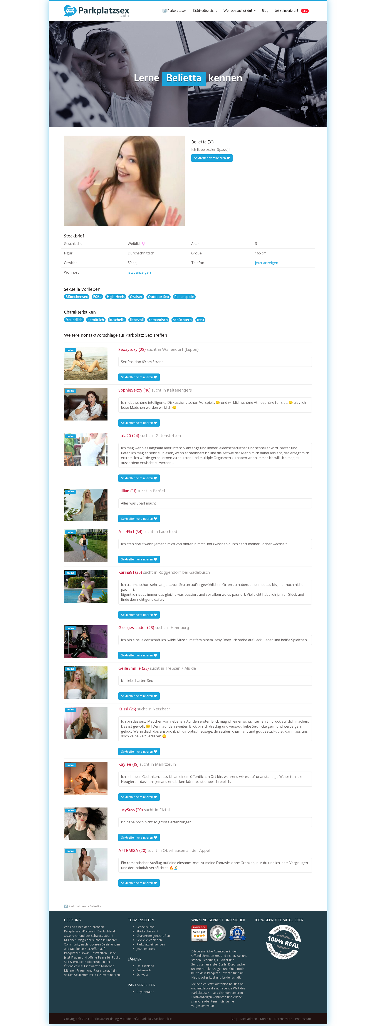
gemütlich (96, 319)
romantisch (158, 319)
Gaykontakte (145, 992)
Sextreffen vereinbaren (210, 158)
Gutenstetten (168, 436)
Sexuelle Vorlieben (149, 940)
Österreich (143, 970)
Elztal (164, 810)
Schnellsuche (145, 927)
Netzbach (162, 709)
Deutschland (145, 966)
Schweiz (142, 974)
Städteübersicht (205, 11)
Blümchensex (76, 296)
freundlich (73, 319)
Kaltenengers (179, 390)
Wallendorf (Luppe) (180, 349)
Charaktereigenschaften (153, 935)
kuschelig (117, 319)
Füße (97, 296)
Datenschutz (283, 1019)
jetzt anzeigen (266, 262)
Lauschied (168, 532)
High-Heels (116, 296)
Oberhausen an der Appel (186, 850)
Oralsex (136, 296)
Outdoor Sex (158, 296)
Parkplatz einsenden (150, 944)
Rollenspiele (184, 296)
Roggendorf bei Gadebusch (184, 572)
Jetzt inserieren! (291, 11)
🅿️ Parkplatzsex (174, 11)
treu (200, 319)
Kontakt (265, 1019)
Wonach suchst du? (238, 11)
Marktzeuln (165, 764)
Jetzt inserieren (146, 949)
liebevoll (137, 319)
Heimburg (180, 628)
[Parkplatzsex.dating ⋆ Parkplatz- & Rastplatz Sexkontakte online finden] (97, 10)
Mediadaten (248, 1019)
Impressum (303, 1019)
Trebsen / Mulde (180, 668)
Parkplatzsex (77, 906)
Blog (265, 11)
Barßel (159, 491)
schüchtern (182, 319)
